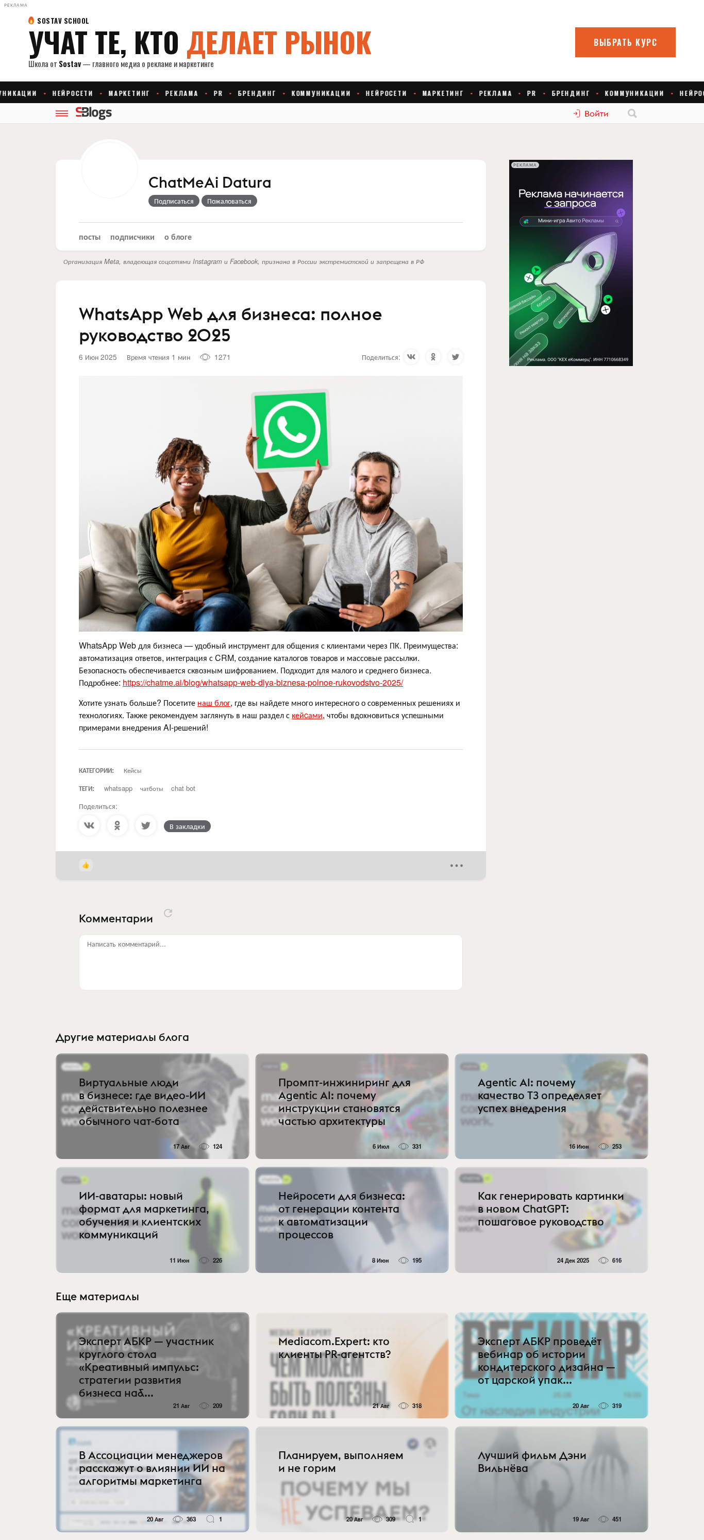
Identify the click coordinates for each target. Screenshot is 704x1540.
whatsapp (118, 788)
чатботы (151, 788)
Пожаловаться (229, 200)
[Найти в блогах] (632, 113)
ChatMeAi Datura (210, 183)
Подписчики (132, 236)
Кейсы (133, 770)
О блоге (178, 236)
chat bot (183, 788)
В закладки (187, 826)
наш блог (213, 702)
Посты (89, 236)
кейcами (307, 715)
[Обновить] (168, 913)
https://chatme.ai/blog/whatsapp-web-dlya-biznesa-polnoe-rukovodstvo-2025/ (263, 682)
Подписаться (174, 200)
